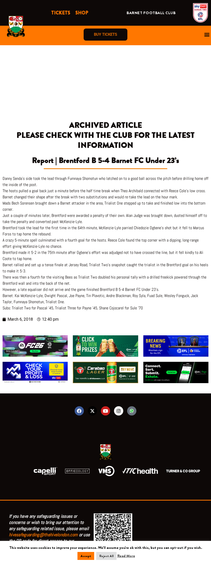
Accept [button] (86, 555)
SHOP (81, 13)
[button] (207, 34)
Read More (126, 556)
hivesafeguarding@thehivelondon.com (43, 535)
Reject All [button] (106, 555)
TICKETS (60, 13)
